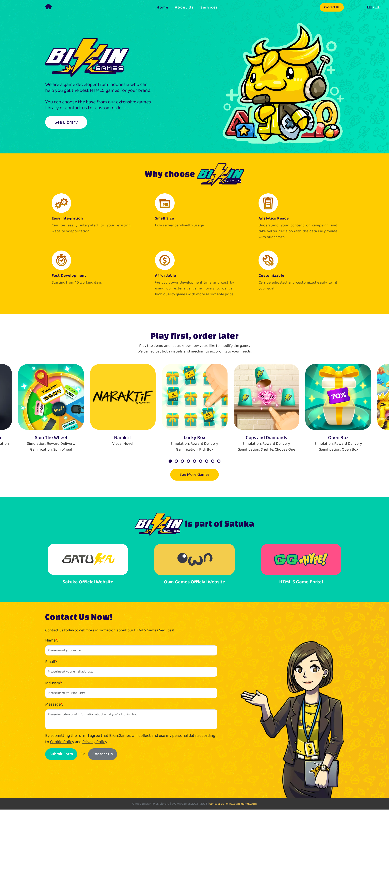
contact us (216, 803)
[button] (170, 461)
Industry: (53, 683)
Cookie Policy (62, 742)
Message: (54, 704)
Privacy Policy (94, 742)
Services (209, 7)
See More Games (194, 474)
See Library (66, 122)
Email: (51, 662)
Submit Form (61, 754)
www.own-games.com (241, 803)
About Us (184, 7)
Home (162, 7)
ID (377, 7)
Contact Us (331, 7)
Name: (51, 640)
